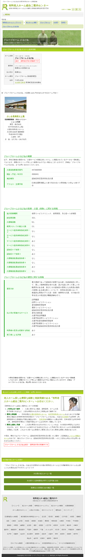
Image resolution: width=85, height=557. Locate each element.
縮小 (73, 9)
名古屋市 (30, 534)
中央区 (68, 521)
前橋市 (78, 529)
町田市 (56, 525)
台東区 (62, 521)
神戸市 (75, 534)
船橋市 (36, 529)
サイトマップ (68, 510)
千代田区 (76, 521)
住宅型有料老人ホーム (56, 414)
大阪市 (50, 534)
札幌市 (16, 534)
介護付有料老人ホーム (38, 414)
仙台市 (22, 534)
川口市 (57, 529)
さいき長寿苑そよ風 (16, 116)
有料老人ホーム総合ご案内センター (29, 6)
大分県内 (65, 417)
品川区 (20, 521)
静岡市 (37, 534)
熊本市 (56, 538)
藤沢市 (6, 529)
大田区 (72, 516)
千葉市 (29, 529)
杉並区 (40, 521)
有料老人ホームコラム (42, 505)
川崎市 (75, 525)
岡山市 (29, 538)
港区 (35, 525)
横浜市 (69, 525)
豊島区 (9, 525)
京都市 (69, 534)
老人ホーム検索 (27, 505)
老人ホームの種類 (57, 505)
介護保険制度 (69, 505)
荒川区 (50, 516)
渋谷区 (27, 521)
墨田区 (47, 521)
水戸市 (9, 534)
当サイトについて (47, 510)
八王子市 (48, 525)
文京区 (29, 525)
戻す (76, 9)
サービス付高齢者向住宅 (67, 543)
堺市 (56, 534)
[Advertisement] (60, 69)
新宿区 (34, 521)
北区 (7, 521)
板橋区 (57, 516)
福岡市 (49, 538)
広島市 (42, 538)
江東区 (14, 521)
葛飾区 (78, 516)
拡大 (79, 9)
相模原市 (14, 529)
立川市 (62, 525)
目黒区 (41, 525)
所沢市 (64, 529)
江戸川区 (65, 516)
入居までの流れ (34, 510)
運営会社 (58, 510)
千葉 (41, 529)
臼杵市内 (42, 419)
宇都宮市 (71, 529)
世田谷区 (54, 521)
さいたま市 (49, 529)
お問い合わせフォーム (39, 550)
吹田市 (62, 534)
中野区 (16, 525)
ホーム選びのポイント (20, 510)
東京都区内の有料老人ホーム (30, 516)
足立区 (44, 516)
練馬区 (22, 525)
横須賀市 (22, 529)
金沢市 (36, 538)
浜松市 (44, 534)
